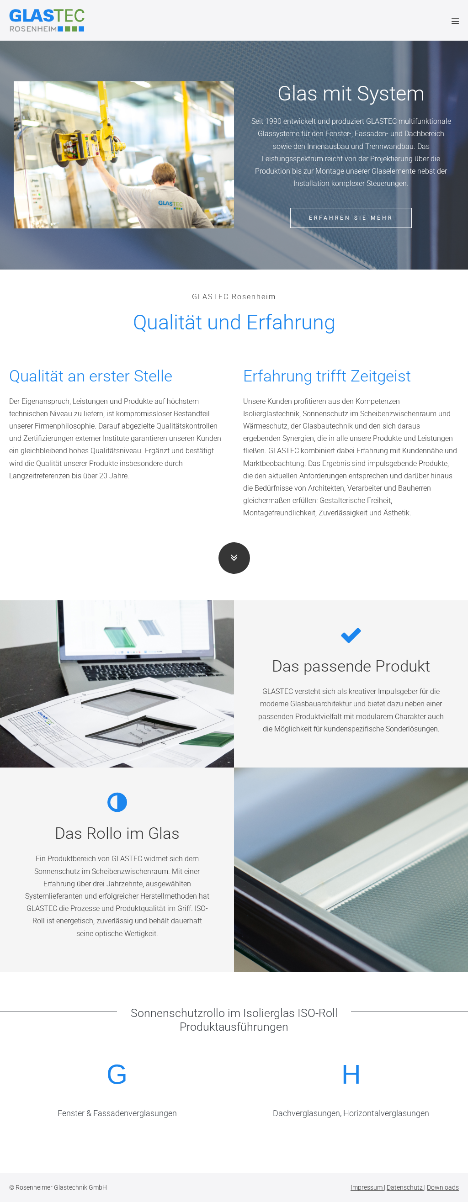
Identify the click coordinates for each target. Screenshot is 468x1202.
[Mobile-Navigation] (455, 21)
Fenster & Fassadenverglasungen (117, 1113)
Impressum (367, 1187)
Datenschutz (405, 1187)
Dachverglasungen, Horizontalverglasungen (351, 1113)
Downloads (443, 1187)
